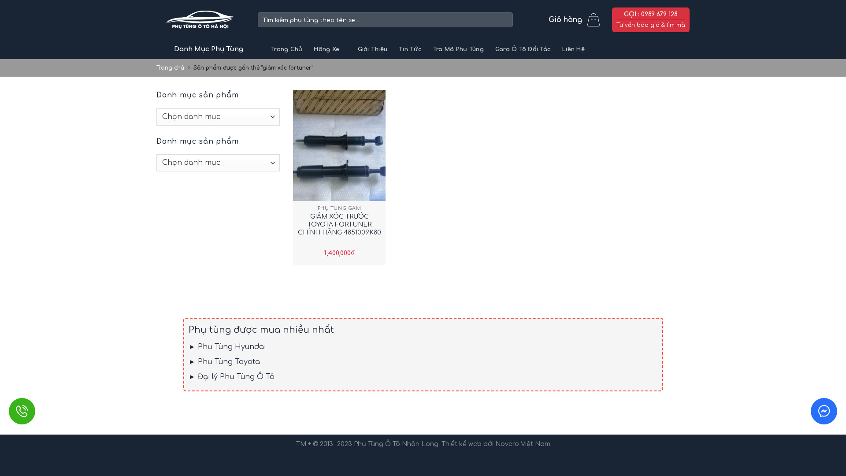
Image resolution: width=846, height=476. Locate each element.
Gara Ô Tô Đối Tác (523, 49)
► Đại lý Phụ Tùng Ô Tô (232, 377)
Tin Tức (410, 49)
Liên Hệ (573, 49)
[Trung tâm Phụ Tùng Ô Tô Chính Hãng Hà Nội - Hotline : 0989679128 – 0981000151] (200, 20)
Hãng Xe (326, 49)
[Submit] (504, 19)
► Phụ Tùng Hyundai (227, 347)
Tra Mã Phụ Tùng (458, 49)
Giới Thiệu (373, 49)
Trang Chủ (286, 49)
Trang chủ (170, 68)
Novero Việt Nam (522, 443)
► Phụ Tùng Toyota (224, 362)
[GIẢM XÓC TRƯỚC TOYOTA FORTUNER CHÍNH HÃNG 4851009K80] (339, 145)
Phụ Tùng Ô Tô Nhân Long (396, 443)
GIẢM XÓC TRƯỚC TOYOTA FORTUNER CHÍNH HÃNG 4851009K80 (339, 224)
